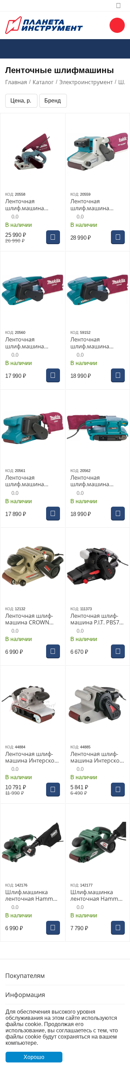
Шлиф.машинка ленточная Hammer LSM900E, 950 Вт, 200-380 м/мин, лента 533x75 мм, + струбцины (97, 895)
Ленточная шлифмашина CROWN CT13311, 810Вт (29, 619)
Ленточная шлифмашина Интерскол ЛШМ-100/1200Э (31, 757)
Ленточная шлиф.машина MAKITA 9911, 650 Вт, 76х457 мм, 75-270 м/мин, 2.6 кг (32, 481)
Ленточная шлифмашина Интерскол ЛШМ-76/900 (96, 757)
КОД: (9, 194)
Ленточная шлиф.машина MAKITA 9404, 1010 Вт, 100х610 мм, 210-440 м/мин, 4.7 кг (97, 204)
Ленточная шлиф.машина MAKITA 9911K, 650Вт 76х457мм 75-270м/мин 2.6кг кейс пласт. (97, 481)
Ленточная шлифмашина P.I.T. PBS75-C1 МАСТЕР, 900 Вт (97, 619)
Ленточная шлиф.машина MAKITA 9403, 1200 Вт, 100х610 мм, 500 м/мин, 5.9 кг (31, 204)
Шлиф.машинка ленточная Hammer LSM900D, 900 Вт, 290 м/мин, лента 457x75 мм (32, 895)
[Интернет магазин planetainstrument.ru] (44, 24)
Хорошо (34, 1057)
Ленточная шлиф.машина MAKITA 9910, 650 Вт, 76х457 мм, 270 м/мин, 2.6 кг (32, 342)
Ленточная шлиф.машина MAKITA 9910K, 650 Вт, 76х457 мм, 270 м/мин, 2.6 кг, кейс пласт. (95, 342)
